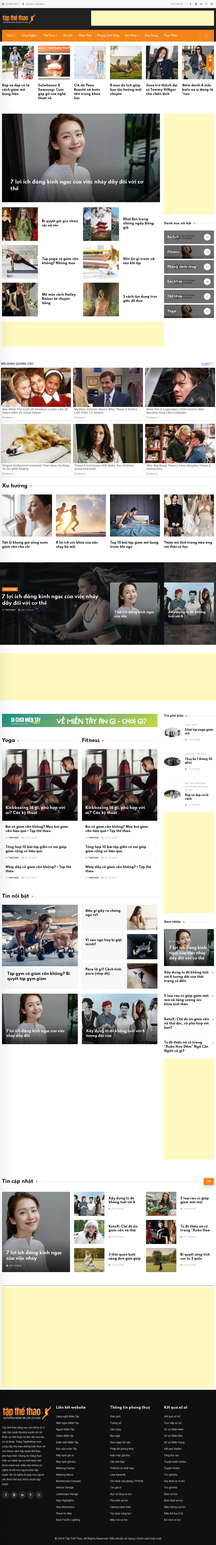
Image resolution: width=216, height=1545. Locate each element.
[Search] (200, 36)
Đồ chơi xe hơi (172, 1519)
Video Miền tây (65, 1435)
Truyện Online (172, 1468)
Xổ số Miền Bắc (173, 1435)
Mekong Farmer (65, 1468)
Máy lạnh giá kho (66, 1461)
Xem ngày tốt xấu (120, 1442)
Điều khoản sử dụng (122, 1538)
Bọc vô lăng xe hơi (121, 1494)
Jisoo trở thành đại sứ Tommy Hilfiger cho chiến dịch (161, 90)
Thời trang (151, 35)
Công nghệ (28, 35)
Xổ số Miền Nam (173, 1429)
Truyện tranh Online (175, 1461)
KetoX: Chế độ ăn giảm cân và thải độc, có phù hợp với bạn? (186, 1023)
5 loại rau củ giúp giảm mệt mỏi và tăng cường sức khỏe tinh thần (186, 1000)
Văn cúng (115, 1429)
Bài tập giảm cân (195, 783)
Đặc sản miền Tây (66, 1448)
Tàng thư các (171, 1455)
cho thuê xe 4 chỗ (174, 1481)
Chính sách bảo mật (149, 1538)
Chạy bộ (189, 754)
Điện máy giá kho (120, 1455)
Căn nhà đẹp (117, 1461)
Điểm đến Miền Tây (67, 1442)
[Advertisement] (152, 18)
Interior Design (65, 1487)
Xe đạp (189, 790)
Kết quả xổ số (172, 1416)
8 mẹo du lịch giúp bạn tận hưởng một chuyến (126, 90)
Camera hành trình (120, 1507)
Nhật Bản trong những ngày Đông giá (138, 223)
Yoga (194, 725)
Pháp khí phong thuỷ (122, 1448)
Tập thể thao (9, 1427)
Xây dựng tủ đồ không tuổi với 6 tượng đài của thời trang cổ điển (186, 977)
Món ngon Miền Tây (67, 1423)
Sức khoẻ (131, 35)
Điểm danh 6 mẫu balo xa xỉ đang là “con (197, 90)
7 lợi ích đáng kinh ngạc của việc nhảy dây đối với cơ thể (187, 953)
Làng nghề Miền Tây (67, 1416)
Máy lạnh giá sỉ (65, 1455)
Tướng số (115, 1423)
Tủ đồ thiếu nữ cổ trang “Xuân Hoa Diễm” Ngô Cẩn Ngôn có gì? (186, 1047)
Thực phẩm (171, 35)
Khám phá (84, 35)
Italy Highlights (65, 1500)
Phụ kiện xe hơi (119, 1500)
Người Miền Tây (65, 1429)
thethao (10, 610)
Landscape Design (67, 1494)
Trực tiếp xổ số (173, 1423)
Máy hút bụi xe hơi (174, 1507)
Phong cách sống (108, 35)
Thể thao (49, 35)
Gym (10, 35)
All (208, 1181)
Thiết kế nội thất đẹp (122, 1468)
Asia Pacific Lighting (68, 1519)
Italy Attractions (65, 1507)
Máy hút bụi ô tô (173, 1513)
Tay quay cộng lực (120, 1513)
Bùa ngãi (115, 1435)
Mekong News (64, 1474)
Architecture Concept (68, 1481)
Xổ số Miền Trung (174, 1442)
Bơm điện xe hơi (173, 1500)
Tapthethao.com (32, 1441)
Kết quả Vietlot (172, 1448)
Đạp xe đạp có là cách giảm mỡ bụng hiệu (16, 90)
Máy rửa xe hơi (118, 1519)
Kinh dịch (115, 1416)
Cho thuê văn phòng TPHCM (126, 1481)
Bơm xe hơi (170, 1494)
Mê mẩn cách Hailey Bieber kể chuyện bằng (59, 299)
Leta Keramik (118, 1474)
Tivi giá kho (170, 1474)
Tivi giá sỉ (115, 1487)
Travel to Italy (64, 1513)
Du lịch (68, 35)
